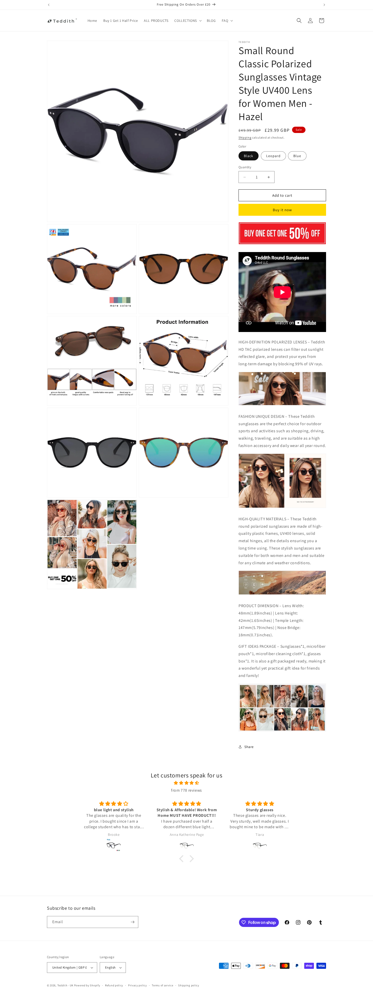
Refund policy (114, 985)
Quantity (245, 167)
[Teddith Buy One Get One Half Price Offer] (282, 244)
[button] (187, 20)
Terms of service (162, 985)
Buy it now (282, 209)
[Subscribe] (132, 922)
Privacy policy (137, 985)
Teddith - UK (65, 985)
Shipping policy (188, 985)
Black (248, 156)
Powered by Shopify (87, 985)
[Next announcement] (324, 5)
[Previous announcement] (48, 5)
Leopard (273, 156)
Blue (297, 156)
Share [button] (249, 746)
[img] (186, 783)
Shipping (245, 137)
